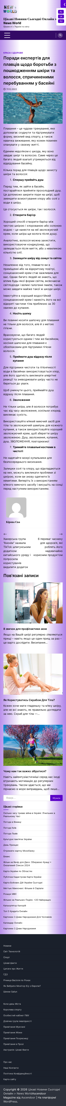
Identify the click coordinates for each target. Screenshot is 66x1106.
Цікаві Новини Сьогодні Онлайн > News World (30, 20)
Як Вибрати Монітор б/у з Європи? (22, 986)
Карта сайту (9, 1079)
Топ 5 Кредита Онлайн (15, 911)
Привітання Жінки (12, 1032)
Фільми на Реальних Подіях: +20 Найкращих (27, 900)
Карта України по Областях (17, 871)
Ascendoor (28, 1097)
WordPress (10, 1101)
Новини (7, 946)
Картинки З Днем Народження (19, 928)
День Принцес (10, 845)
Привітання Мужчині (14, 1027)
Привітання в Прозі (13, 1044)
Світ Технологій (11, 951)
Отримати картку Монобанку (19, 851)
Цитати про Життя (13, 968)
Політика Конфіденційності (17, 1073)
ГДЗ (5, 974)
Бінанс (6, 856)
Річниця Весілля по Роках (16, 980)
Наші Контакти (11, 1068)
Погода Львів (10, 833)
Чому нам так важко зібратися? (24, 771)
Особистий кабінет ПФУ (16, 1015)
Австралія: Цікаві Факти (16, 1050)
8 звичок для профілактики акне (25, 628)
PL (61, 11)
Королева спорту (12, 1009)
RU (61, 21)
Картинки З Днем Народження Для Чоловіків (27, 917)
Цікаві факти (10, 963)
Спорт (6, 957)
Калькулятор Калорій (14, 905)
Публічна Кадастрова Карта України (22, 877)
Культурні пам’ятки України (17, 839)
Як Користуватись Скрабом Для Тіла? (29, 700)
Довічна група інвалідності (17, 1021)
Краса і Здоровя (13, 53)
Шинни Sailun (10, 991)
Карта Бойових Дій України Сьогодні (22, 882)
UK (61, 16)
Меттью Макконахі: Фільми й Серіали (23, 888)
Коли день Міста (12, 1004)
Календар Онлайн (12, 923)
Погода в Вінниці (12, 822)
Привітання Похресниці (15, 1038)
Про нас (7, 1062)
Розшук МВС (10, 894)
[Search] (60, 35)
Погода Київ (9, 828)
